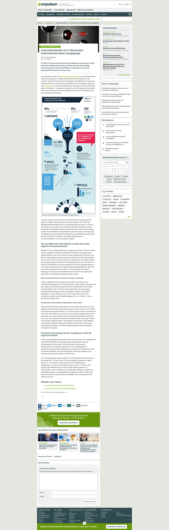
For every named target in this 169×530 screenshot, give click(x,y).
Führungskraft (125, 199)
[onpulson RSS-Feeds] (130, 4)
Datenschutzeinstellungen (124, 515)
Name (42, 492)
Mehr (129, 217)
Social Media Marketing (60, 514)
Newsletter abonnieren (68, 423)
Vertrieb (121, 212)
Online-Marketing (117, 208)
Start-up (113, 212)
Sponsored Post (89, 514)
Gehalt (105, 202)
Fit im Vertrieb (57, 512)
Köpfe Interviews (45, 10)
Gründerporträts (58, 520)
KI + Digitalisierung (78, 14)
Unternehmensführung (120, 182)
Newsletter (71, 10)
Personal (89, 14)
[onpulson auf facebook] (122, 4)
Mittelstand (106, 208)
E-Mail (42, 496)
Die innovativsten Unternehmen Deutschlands (60, 388)
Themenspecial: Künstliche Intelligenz (84, 19)
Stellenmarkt (59, 10)
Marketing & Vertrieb (119, 179)
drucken (44, 408)
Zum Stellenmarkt (124, 75)
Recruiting (106, 212)
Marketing (121, 205)
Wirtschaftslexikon (85, 10)
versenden (83, 405)
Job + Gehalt (123, 202)
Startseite (40, 23)
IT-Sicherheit (113, 202)
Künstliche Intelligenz (109, 205)
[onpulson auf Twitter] (120, 4)
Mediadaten (88, 512)
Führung (115, 199)
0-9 (127, 172)
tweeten (53, 405)
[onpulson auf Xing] (125, 4)
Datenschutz (120, 514)
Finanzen (97, 14)
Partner (103, 515)
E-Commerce (107, 199)
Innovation (57, 456)
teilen (43, 405)
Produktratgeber (58, 522)
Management (50, 14)
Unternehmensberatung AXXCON (70, 76)
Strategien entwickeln (60, 519)
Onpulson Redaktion (50, 57)
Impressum (104, 512)
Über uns (103, 514)
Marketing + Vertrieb (63, 14)
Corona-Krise (107, 196)
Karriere (104, 14)
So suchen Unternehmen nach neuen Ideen (59, 385)
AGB (118, 512)
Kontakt (103, 517)
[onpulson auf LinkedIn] (127, 4)
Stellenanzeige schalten (91, 515)
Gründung (41, 14)
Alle (70, 512)
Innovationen (49, 86)
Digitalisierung (108, 176)
